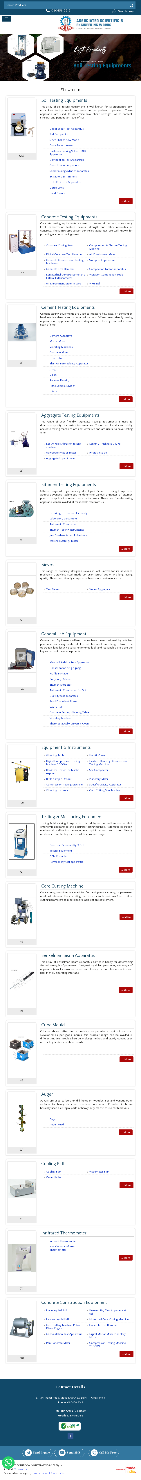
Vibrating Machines (61, 347)
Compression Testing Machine (64, 784)
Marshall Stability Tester (64, 540)
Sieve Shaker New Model (64, 140)
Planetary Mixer (98, 779)
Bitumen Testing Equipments (68, 484)
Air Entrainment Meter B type (63, 283)
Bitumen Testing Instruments (67, 529)
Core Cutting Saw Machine (105, 790)
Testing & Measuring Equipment (72, 816)
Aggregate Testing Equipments (70, 415)
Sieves (47, 564)
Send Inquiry (126, 11)
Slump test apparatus (102, 260)
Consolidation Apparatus (65, 165)
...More (125, 201)
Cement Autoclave (61, 335)
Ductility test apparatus (64, 695)
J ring (52, 369)
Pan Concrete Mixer (58, 1343)
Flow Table (56, 358)
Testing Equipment (61, 850)
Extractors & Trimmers (63, 176)
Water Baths (53, 1177)
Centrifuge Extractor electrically (69, 513)
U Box (53, 391)
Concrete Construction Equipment (74, 1302)
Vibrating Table (55, 755)
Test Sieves (53, 589)
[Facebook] (70, 1438)
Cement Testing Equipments (68, 307)
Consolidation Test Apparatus (64, 1334)
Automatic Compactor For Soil (68, 690)
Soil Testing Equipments (64, 100)
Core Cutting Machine (62, 886)
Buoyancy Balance (61, 679)
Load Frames (58, 193)
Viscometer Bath (99, 1171)
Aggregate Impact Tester (61, 452)
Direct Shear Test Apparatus (67, 128)
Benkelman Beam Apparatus (68, 955)
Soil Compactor (59, 134)
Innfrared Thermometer (63, 1233)
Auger (47, 1094)
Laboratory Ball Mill (57, 1319)
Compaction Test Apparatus (67, 159)
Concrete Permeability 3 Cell (67, 845)
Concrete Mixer (59, 352)
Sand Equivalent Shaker (64, 701)
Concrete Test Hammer (60, 269)
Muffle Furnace (59, 673)
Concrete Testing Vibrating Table (69, 712)
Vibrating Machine (60, 718)
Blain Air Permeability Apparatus (69, 363)
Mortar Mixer (57, 341)
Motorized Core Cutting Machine (109, 1319)
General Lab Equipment (63, 634)
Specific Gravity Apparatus (105, 784)
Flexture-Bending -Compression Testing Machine (108, 763)
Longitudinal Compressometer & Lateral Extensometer (65, 276)
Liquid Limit (57, 187)
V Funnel (94, 283)
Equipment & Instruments (66, 747)
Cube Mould (53, 1025)
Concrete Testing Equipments (69, 217)
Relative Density (59, 380)
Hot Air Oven (97, 755)
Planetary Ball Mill (56, 1310)
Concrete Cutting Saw (59, 245)
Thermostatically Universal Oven (69, 723)
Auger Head (57, 1124)
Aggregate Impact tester (61, 458)
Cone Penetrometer (61, 145)
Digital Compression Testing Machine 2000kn (63, 763)
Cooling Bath (53, 1163)
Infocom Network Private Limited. (49, 1473)
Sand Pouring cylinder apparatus (69, 171)
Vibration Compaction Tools (106, 274)
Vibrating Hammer (57, 790)
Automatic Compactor (63, 524)
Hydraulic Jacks (98, 452)
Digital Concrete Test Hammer (64, 254)
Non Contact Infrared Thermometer (62, 1248)
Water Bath (56, 707)
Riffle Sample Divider (62, 385)
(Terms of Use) (21, 1469)
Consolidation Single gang (65, 668)
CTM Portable (58, 856)
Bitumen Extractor (60, 684)
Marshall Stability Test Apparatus (69, 662)
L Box (53, 374)
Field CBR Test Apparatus (65, 182)
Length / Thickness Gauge (104, 443)
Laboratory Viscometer (64, 518)
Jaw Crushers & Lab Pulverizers (68, 535)
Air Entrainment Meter (102, 254)
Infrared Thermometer (63, 1241)
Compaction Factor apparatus (107, 269)
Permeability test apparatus (66, 861)
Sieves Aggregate (99, 589)
